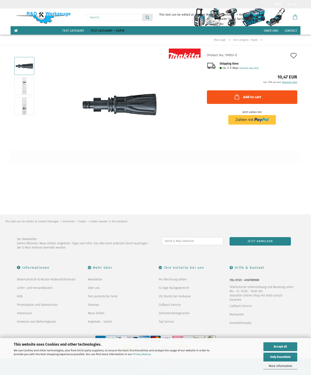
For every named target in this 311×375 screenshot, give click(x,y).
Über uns (271, 31)
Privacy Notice (142, 354)
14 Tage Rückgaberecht (174, 288)
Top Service (166, 321)
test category (73, 31)
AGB (19, 296)
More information (280, 366)
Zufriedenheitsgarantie (174, 313)
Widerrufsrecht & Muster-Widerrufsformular (46, 279)
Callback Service (170, 305)
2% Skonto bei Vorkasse (175, 296)
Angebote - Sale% (100, 321)
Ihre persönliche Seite (103, 296)
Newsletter (95, 279)
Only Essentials (280, 357)
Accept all (280, 346)
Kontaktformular (241, 323)
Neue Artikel (96, 313)
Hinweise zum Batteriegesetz (36, 321)
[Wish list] (284, 17)
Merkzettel (237, 314)
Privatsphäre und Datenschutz (37, 305)
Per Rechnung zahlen (173, 279)
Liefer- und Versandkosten (35, 288)
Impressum (24, 313)
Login (293, 4)
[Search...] (147, 17)
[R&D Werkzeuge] (43, 17)
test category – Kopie (107, 31)
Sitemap (93, 305)
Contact (291, 31)
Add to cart (252, 97)
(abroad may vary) (249, 68)
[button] (295, 17)
